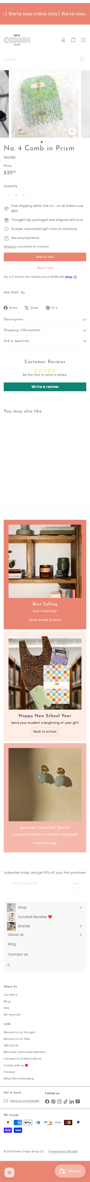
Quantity (11, 186)
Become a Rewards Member (25, 1052)
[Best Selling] (45, 561)
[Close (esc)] (85, 1102)
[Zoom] (72, 131)
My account (12, 1014)
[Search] (82, 59)
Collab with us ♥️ (16, 1065)
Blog (7, 1001)
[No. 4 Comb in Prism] (31, 455)
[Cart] (73, 40)
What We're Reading (19, 1078)
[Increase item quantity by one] (23, 195)
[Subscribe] (85, 1152)
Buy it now (45, 267)
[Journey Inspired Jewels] (45, 784)
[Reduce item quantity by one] (8, 195)
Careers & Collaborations (22, 1058)
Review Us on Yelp (17, 1039)
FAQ (7, 1008)
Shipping (10, 246)
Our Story (10, 995)
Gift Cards (11, 1045)
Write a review (45, 386)
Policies (9, 1072)
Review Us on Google (19, 1032)
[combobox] (45, 59)
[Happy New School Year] (45, 673)
